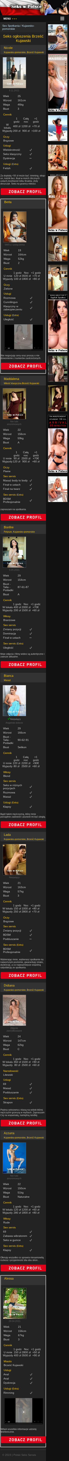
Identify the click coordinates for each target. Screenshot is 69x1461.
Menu (10, 18)
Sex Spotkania (11, 25)
